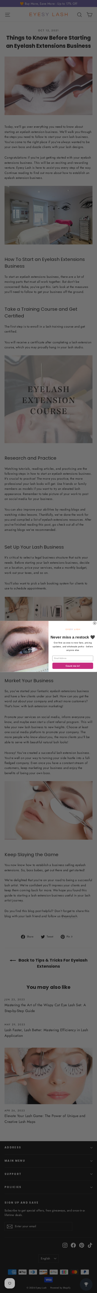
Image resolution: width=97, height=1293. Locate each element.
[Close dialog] (94, 623)
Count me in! (73, 666)
